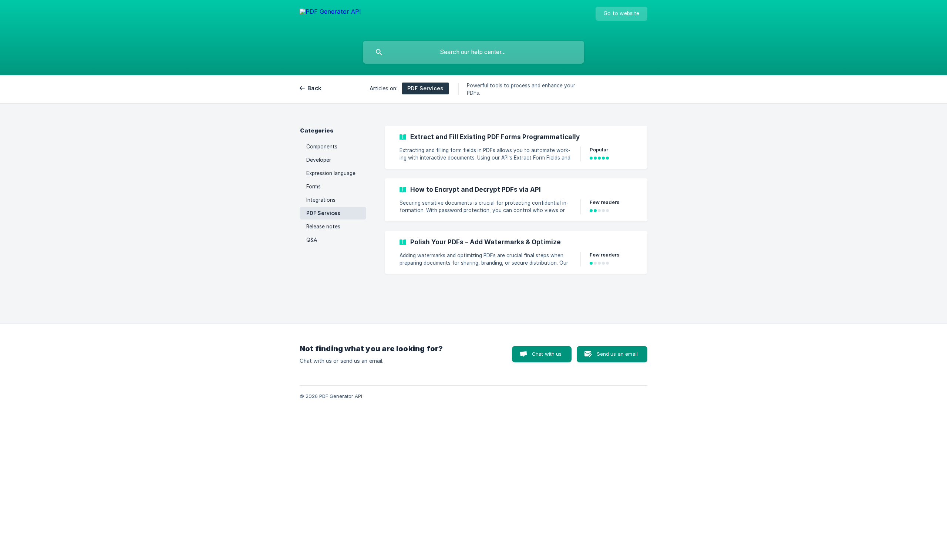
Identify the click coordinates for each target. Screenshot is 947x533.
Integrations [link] (321, 200)
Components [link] (321, 147)
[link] (516, 147)
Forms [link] (313, 187)
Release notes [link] (323, 226)
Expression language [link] (330, 173)
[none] (330, 19)
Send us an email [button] (617, 354)
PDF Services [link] (323, 213)
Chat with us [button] (547, 354)
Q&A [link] (311, 240)
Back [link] (314, 88)
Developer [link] (318, 160)
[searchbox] (473, 52)
